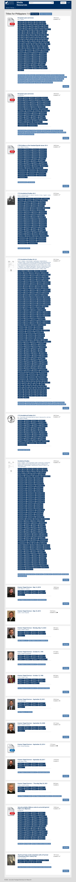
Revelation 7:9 (43, 558)
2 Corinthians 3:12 (39, 337)
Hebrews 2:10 (21, 545)
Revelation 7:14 (21, 561)
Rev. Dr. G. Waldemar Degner (27, 266)
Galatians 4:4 (38, 339)
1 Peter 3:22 (20, 395)
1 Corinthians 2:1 (21, 330)
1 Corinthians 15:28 (22, 337)
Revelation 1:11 (42, 552)
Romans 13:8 (21, 317)
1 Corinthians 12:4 (22, 489)
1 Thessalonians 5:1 (22, 237)
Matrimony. (30, 80)
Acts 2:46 (35, 470)
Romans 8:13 (47, 297)
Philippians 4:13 (36, 369)
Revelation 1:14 (36, 554)
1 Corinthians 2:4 (45, 330)
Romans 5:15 (21, 284)
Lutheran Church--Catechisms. (24, 867)
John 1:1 (47, 42)
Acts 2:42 (45, 468)
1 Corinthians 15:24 (40, 334)
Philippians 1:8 (42, 64)
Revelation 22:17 (21, 569)
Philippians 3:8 (21, 532)
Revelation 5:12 (21, 558)
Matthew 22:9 (21, 107)
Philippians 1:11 (36, 66)
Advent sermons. (21, 75)
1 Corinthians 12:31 (40, 502)
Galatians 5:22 (28, 204)
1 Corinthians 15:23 (31, 334)
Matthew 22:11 (35, 107)
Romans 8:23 (47, 300)
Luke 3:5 (28, 38)
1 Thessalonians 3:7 (42, 375)
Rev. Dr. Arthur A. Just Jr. (43, 264)
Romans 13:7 (47, 315)
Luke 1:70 (20, 31)
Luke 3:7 (37, 38)
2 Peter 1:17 (32, 395)
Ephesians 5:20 (21, 59)
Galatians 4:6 (21, 341)
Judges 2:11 (20, 25)
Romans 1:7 (38, 272)
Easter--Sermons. (39, 574)
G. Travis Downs (22, 417)
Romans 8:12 (40, 297)
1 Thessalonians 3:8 (22, 377)
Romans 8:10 (27, 297)
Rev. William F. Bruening (23, 147)
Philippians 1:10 (28, 66)
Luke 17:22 (26, 42)
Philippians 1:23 (44, 354)
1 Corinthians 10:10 (39, 483)
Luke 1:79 (35, 32)
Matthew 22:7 (40, 105)
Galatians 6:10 (34, 209)
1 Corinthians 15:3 (22, 513)
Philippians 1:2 (28, 349)
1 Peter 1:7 (20, 384)
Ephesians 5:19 (43, 57)
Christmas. (48, 75)
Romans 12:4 (40, 311)
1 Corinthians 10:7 (39, 481)
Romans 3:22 (21, 274)
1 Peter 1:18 (42, 384)
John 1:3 (24, 44)
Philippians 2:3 (35, 428)
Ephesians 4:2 (28, 215)
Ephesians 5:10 (42, 345)
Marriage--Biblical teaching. (33, 78)
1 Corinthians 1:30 (30, 328)
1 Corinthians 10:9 (30, 483)
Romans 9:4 (45, 306)
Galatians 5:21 (21, 204)
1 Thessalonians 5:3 (41, 237)
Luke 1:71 (25, 31)
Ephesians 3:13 (37, 51)
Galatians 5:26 (28, 206)
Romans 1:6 (32, 272)
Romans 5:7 (33, 280)
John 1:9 (20, 46)
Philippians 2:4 (42, 428)
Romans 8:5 (26, 295)
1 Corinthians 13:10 (22, 509)
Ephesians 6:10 (36, 59)
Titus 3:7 (34, 380)
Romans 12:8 (34, 313)
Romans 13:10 (34, 317)
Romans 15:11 (28, 324)
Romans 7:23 (47, 291)
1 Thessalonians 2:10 (32, 373)
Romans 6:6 (20, 287)
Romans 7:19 (21, 291)
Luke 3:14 (40, 40)
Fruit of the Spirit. (21, 132)
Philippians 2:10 (28, 360)
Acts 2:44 (25, 470)
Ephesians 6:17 (28, 62)
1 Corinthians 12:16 (22, 496)
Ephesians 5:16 (21, 57)
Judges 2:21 (20, 29)
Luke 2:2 (19, 34)
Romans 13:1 (40, 313)
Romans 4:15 (40, 278)
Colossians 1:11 (36, 166)
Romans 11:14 (34, 308)
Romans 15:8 (40, 323)
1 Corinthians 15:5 (39, 513)
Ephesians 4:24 (36, 149)
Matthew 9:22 (34, 101)
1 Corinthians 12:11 (31, 493)
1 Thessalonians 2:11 (42, 373)
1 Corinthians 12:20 (31, 498)
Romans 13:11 (41, 317)
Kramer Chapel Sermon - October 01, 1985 (30, 651)
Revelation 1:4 (21, 550)
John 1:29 (20, 47)
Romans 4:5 (20, 278)
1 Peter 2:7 (36, 388)
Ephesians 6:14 (36, 60)
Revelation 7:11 (28, 559)
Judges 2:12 (26, 25)
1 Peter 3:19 (32, 393)
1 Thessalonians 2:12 (22, 375)
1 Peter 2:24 (26, 391)
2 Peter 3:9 (39, 862)
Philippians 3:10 (35, 532)
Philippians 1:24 (21, 356)
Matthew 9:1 (20, 97)
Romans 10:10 (28, 474)
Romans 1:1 (31, 270)
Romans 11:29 (21, 310)
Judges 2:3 (31, 21)
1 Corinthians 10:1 (39, 478)
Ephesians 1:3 (34, 341)
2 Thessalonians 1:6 (41, 173)
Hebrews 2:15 (21, 546)
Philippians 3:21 (44, 68)
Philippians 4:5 (35, 365)
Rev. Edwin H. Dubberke (40, 464)
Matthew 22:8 (47, 105)
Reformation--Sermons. (29, 82)
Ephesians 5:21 (28, 59)
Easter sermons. (39, 402)
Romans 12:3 (34, 311)
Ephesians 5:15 (43, 55)
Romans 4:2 (33, 276)
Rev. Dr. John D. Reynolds (24, 612)
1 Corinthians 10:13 (40, 485)
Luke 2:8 (46, 34)
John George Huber (30, 417)
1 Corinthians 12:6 (39, 489)
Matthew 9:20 (21, 101)
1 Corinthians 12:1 (22, 487)
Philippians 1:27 (44, 356)
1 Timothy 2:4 (28, 862)
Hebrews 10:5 (47, 546)
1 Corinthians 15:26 (31, 336)
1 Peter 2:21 (38, 390)
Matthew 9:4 (38, 97)
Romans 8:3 (45, 293)
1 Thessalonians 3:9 (32, 377)
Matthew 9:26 (27, 103)
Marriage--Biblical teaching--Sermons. (47, 78)
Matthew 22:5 (27, 105)
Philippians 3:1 (36, 825)
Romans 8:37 (47, 304)
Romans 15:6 (27, 323)
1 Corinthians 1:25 (30, 478)
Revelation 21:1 (21, 563)
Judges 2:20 (45, 27)
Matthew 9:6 (20, 99)
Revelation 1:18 (36, 556)
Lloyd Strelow (29, 264)
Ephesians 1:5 (48, 341)
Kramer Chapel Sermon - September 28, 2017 (31, 759)
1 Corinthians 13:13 (22, 511)
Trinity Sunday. (38, 82)
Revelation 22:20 (29, 569)
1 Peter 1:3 (31, 382)
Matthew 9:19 (45, 99)
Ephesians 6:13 (28, 60)
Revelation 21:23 (36, 565)
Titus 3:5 (25, 380)
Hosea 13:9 (27, 860)
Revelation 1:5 (28, 550)
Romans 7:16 (34, 289)
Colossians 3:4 (36, 371)
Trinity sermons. (31, 182)
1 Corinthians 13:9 (39, 507)
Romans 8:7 (38, 295)
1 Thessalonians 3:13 (42, 378)
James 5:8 (45, 380)
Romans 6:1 (20, 285)
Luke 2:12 (34, 36)
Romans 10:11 (35, 474)
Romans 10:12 (42, 474)
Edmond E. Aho (35, 264)
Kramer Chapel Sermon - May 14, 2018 (29, 587)
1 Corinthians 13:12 (40, 509)
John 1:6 (38, 44)
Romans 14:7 (27, 321)
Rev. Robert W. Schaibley (22, 418)
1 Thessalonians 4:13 (37, 121)
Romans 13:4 (27, 315)
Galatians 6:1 (35, 206)
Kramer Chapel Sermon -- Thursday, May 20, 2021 (33, 783)
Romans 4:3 (39, 276)
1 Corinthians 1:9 (29, 51)
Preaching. (20, 134)
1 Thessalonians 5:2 (32, 237)
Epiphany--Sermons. (48, 574)
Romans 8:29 (21, 304)
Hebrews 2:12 (34, 545)
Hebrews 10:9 (40, 548)
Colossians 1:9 (21, 166)
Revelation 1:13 (28, 554)
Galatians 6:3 (21, 207)
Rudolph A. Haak (32, 261)
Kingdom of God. (36, 77)
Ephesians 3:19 (21, 55)
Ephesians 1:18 (21, 345)
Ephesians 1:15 (28, 343)
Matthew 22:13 (21, 108)
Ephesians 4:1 (21, 215)
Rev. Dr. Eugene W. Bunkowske (25, 653)
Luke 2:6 (37, 34)
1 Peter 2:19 (26, 390)
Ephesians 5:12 (28, 347)
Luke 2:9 (19, 36)
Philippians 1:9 (21, 66)
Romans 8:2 (39, 293)
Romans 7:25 (27, 293)
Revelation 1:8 (21, 552)
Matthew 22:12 (42, 107)
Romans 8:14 (21, 298)
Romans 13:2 (47, 313)
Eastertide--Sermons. (47, 402)
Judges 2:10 (43, 23)
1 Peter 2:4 (20, 388)
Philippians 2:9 (21, 360)
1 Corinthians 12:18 (40, 496)
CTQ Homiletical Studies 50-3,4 (27, 259)
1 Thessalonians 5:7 (22, 241)
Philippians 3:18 (21, 68)
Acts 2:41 (40, 468)
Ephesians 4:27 (28, 151)
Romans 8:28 (47, 302)
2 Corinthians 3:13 (22, 339)
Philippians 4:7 (21, 367)
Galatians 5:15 (37, 200)
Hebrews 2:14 (47, 545)
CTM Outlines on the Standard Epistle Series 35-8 (33, 145)
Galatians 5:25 (21, 206)
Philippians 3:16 (44, 362)
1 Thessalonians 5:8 (32, 241)
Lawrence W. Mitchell (34, 262)
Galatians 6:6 (40, 207)
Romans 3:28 (21, 276)
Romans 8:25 (27, 302)
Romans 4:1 (27, 276)
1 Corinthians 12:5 (30, 489)
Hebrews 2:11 (27, 545)
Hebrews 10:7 (27, 548)
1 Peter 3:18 (26, 393)
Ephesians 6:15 (43, 60)
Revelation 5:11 (43, 556)
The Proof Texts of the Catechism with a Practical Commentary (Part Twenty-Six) (33, 855)
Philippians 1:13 (36, 659)
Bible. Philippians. (27, 843)
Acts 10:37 (31, 472)
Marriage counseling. (22, 78)
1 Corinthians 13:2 (30, 504)
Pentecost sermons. (53, 404)
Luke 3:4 (24, 38)
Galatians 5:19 (35, 202)
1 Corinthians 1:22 (37, 476)
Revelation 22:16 (45, 567)
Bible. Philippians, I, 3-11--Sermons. (25, 712)
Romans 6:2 (26, 285)
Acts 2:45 (30, 470)
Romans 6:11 (21, 289)
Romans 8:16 (34, 298)
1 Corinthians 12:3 (39, 487)
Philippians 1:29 (21, 825)
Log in (68, 2)
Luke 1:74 (40, 31)
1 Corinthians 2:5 (21, 332)
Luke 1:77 (25, 32)
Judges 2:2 (26, 21)
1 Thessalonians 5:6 (41, 239)
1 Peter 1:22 (38, 386)
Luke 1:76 (20, 32)
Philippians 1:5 (21, 64)
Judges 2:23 (32, 29)
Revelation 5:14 (36, 558)
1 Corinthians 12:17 (31, 496)
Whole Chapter (34, 14)
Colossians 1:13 (21, 167)
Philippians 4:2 (21, 836)
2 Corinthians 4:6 (45, 519)
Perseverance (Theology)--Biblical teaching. (53, 80)
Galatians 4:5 (44, 339)
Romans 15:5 (21, 323)
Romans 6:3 (32, 285)
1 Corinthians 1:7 (45, 49)
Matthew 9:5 (44, 97)
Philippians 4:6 (42, 365)
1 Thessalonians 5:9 (41, 241)
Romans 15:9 (47, 323)
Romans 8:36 (40, 304)
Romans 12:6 (21, 313)
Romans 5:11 (27, 282)
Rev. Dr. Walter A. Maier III (24, 629)
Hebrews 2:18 (40, 546)
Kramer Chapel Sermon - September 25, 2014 (31, 744)
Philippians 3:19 (29, 68)
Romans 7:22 (40, 291)
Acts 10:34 (20, 270)
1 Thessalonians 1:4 (41, 443)
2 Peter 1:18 (38, 395)
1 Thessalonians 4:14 (22, 123)
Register (63, 2)
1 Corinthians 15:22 (22, 334)
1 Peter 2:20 (32, 390)
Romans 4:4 (45, 276)
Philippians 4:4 (28, 365)
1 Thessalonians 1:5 (22, 444)
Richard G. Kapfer (24, 196)
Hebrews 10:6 (21, 548)
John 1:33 (41, 47)
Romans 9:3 (39, 306)
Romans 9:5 (20, 308)
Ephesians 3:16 (28, 53)
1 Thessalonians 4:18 (32, 125)
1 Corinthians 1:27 (30, 326)
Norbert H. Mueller (39, 261)
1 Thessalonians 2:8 (44, 371)
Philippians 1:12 (29, 659)
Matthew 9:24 (47, 101)
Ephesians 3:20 (28, 55)
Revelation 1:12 (21, 554)
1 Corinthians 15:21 (39, 332)
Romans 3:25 (40, 274)
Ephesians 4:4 (41, 215)
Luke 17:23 (31, 42)
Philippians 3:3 (21, 827)
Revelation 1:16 (21, 556)
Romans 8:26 (34, 302)
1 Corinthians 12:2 (30, 487)
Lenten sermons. (21, 404)
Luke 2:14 (44, 36)
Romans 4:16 (47, 278)
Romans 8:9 (20, 297)
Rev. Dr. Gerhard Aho (23, 195)
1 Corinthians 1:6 (37, 49)
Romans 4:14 (33, 278)
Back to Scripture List (46, 14)
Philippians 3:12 (43, 360)
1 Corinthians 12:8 (30, 491)
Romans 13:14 (35, 319)
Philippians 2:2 (28, 428)
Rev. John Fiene (47, 417)
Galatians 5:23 (35, 204)
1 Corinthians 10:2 (22, 479)
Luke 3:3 (19, 38)
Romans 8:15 (27, 298)
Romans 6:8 (32, 287)
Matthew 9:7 (26, 99)
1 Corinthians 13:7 (22, 507)
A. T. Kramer (21, 19)
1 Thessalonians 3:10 (41, 377)
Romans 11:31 (35, 310)
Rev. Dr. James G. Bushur (24, 785)
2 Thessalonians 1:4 (22, 173)
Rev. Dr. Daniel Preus (43, 266)
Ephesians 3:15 (21, 53)
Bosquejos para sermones (26, 18)
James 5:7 (39, 380)
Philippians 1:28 (44, 823)
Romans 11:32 (42, 310)
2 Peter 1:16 (26, 395)
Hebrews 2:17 (34, 546)
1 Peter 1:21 (32, 386)
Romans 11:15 (41, 308)
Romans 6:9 (38, 287)
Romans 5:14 (47, 282)
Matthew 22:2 (40, 103)
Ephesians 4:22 (21, 149)
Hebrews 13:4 (21, 70)
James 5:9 (20, 382)
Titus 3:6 (29, 380)
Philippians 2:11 (36, 360)
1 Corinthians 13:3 (39, 504)
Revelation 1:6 (34, 550)
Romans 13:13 (28, 319)
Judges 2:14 (39, 25)
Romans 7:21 (34, 291)
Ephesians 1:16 (35, 343)
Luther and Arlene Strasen (30, 464)
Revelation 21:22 (28, 565)
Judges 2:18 (32, 27)
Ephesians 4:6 (28, 217)
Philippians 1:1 (21, 349)
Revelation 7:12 (36, 559)
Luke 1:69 (48, 29)
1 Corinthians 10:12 (31, 485)
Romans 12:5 (47, 311)
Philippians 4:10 (42, 367)
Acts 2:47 (40, 470)
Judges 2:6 (20, 23)
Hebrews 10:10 (47, 548)
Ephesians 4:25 (43, 149)
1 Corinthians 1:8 (21, 51)
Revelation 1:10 (35, 552)
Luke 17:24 (37, 42)
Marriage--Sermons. (60, 78)
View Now (66, 86)
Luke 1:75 (45, 31)
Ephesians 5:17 (28, 57)
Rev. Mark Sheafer (22, 701)
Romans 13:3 (21, 315)
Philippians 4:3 (28, 836)
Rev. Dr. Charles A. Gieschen (24, 724)
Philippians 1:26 (36, 356)
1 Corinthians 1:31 (39, 328)
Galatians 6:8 (21, 209)
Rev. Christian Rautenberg (24, 746)
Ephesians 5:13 (36, 347)
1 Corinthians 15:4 (30, 513)
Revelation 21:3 (36, 563)
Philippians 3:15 (36, 362)
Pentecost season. (41, 664)
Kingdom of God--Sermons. (61, 77)
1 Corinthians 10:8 (22, 483)
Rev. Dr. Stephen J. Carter (24, 261)
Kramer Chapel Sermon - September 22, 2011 (31, 699)
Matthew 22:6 (34, 105)
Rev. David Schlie (25, 268)
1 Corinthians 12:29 (22, 502)
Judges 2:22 (26, 29)
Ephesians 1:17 (43, 343)
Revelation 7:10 (21, 559)
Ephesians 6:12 (21, 60)
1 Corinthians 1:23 (46, 476)
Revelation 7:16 (36, 561)
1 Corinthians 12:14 (31, 494)
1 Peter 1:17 (36, 384)
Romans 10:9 (21, 474)
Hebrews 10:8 (34, 548)
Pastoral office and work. (31, 132)
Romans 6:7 (26, 287)
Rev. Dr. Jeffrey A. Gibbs (41, 268)
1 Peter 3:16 (44, 391)
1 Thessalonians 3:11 (22, 378)
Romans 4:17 (21, 280)
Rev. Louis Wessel (22, 858)
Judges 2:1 (20, 21)
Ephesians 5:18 (36, 57)
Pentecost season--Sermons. (24, 248)
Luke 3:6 (33, 38)
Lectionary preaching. (22, 182)
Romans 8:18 (47, 298)
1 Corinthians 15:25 (22, 336)
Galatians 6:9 (27, 209)
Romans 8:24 (21, 302)
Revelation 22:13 (21, 567)
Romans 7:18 (47, 289)
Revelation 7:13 (43, 559)
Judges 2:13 (32, 25)
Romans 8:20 (27, 300)
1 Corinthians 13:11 (31, 509)
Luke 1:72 (30, 31)
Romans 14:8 (34, 321)
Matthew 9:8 (32, 99)
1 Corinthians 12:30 (31, 502)
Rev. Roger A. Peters (23, 761)
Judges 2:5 (43, 21)
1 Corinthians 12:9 (39, 491)
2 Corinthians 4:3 (21, 519)
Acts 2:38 (25, 468)
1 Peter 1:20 (26, 386)
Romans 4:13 (27, 278)
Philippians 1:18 (29, 820)
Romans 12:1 (21, 311)
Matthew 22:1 (34, 103)
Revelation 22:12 (44, 565)
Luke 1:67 (38, 29)
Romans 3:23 (27, 274)
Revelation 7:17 (43, 561)
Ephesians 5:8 (28, 345)
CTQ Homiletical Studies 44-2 (26, 193)
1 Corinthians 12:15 (40, 494)
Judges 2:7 (26, 23)
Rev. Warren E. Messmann (39, 417)
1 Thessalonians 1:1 (45, 441)
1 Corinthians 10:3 (30, 479)
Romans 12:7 (27, 313)
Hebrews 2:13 (40, 545)
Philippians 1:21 (29, 354)
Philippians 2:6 (28, 358)
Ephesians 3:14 (45, 51)
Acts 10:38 (26, 270)
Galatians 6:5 (34, 207)
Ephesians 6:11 (43, 59)
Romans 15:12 (35, 324)
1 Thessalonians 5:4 (22, 239)
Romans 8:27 (40, 302)
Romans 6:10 (45, 287)
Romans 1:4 (20, 272)
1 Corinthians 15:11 (40, 517)
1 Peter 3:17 (20, 393)
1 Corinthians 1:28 (39, 326)
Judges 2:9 (37, 23)
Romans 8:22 (40, 300)
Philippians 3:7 (21, 829)
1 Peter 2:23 (20, 391)
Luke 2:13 (39, 36)
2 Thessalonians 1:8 (32, 175)
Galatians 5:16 (44, 200)
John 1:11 (30, 46)
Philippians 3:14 (29, 362)
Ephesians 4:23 (28, 149)
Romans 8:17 (40, 298)
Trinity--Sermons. (62, 404)
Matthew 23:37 (40, 860)
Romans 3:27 (47, 274)
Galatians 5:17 (21, 202)
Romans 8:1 (33, 293)
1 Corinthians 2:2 (29, 330)
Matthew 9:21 (27, 101)
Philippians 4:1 (21, 537)
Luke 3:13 (35, 40)
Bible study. (20, 843)
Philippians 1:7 (35, 64)
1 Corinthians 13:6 (39, 506)
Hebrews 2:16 (27, 546)
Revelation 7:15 (28, 561)
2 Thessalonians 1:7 (22, 175)
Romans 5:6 (27, 280)
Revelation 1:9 (28, 552)
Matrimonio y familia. (22, 80)
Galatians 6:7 (47, 207)
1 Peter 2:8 (41, 388)
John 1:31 (30, 47)
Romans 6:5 (44, 285)
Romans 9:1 (27, 306)
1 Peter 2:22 (44, 390)
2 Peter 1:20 (20, 397)
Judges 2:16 (20, 27)
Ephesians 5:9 (35, 345)
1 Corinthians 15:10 (31, 517)
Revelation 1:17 (28, 556)
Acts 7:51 (46, 860)
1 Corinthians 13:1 (22, 504)
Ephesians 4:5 (21, 217)
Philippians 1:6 (28, 64)
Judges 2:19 (39, 27)
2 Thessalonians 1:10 (22, 177)
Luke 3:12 (30, 40)
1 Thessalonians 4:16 (42, 123)
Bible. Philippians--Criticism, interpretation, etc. (27, 599)
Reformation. (20, 82)
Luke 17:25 (42, 42)
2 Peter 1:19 (44, 395)
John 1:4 (29, 44)
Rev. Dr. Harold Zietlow (39, 263)
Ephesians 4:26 (21, 151)
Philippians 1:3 (36, 62)
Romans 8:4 (20, 295)
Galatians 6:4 (27, 207)
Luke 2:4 (28, 34)
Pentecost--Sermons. (22, 576)
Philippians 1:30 (29, 825)
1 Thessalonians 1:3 (32, 443)
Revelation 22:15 (37, 567)
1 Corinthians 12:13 (22, 494)
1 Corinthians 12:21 (40, 498)
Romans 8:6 (32, 295)
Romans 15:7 (34, 323)
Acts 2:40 (35, 468)
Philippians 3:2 (43, 825)
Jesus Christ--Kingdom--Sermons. (25, 77)
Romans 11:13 (27, 308)
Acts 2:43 (20, 470)
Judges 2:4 (37, 21)
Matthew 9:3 (32, 97)
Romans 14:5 (42, 319)
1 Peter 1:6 (47, 382)
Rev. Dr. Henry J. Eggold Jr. (42, 195)
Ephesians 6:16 (21, 62)
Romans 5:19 (47, 284)
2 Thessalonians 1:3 (42, 171)
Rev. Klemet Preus (33, 268)
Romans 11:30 (28, 310)
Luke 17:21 (20, 42)
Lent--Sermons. (65, 574)
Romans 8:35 (34, 304)
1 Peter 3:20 (38, 393)
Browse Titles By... (10, 7)
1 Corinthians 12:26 (22, 500)
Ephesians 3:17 (36, 53)
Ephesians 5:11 (21, 347)
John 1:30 (25, 47)
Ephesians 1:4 (41, 341)
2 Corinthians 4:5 (37, 519)
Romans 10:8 (43, 472)
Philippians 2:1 (21, 428)
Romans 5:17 (34, 284)
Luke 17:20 (45, 40)
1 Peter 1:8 (25, 384)
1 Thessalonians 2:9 (22, 373)
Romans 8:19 (21, 300)
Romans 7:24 (21, 293)
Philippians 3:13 (21, 362)
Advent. (27, 75)
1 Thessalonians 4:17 (22, 125)
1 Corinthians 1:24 (22, 478)
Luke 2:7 (42, 34)
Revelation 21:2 (28, 563)
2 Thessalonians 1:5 (32, 173)
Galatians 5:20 (42, 202)
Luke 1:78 (30, 32)
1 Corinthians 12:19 (22, 498)
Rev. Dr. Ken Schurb (31, 263)
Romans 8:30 (27, 304)
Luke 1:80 (40, 32)
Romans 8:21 (34, 300)
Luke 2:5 (33, 34)
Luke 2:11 (29, 36)
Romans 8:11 (33, 297)
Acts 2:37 (20, 468)
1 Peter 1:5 (42, 382)
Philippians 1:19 (43, 352)
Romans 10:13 (21, 476)
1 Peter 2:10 (20, 390)
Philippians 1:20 (21, 354)
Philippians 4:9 (35, 367)
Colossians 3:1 (44, 369)
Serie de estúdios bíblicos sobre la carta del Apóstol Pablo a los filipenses (33, 808)
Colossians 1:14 (29, 167)
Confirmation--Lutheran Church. (57, 75)
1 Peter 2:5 (25, 388)
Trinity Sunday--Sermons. (47, 82)
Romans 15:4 (47, 321)
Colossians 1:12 (44, 166)
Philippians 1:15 (36, 818)
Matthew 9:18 (39, 99)
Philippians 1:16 (44, 818)
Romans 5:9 (45, 280)
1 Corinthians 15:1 (31, 511)
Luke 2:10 (24, 36)
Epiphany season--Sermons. (58, 402)
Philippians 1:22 (36, 354)
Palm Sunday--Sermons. (31, 404)
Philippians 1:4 (43, 62)
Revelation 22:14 (29, 567)
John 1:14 (46, 46)
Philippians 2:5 (21, 358)
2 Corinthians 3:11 (31, 337)
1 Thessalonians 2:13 (32, 375)
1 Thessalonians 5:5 (32, 239)
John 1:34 (46, 47)
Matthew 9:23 (40, 101)
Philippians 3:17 (43, 66)
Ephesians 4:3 (34, 215)
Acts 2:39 (30, 468)
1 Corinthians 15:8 (39, 515)
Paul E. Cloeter (47, 263)
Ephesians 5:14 (43, 347)
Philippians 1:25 (29, 356)
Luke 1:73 (35, 31)
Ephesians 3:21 (36, 55)
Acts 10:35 (20, 472)
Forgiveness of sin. (46, 130)
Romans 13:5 (34, 315)
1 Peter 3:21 (44, 393)
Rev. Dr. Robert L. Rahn (23, 677)
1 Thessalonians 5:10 (22, 243)
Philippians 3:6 (42, 827)
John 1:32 (36, 47)
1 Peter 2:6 (31, 388)
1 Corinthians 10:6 (30, 481)
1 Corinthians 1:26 (22, 326)
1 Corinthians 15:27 (40, 336)
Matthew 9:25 (21, 103)
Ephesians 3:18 (43, 53)
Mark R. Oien (36, 266)
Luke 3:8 (42, 38)
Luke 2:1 (44, 32)
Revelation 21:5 (21, 565)
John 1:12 (35, 46)
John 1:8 (48, 44)
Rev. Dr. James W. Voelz (32, 195)
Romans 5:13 (40, 282)
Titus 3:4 (20, 380)
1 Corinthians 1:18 (29, 476)
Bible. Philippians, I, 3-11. (23, 640)
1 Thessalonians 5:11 (32, 243)
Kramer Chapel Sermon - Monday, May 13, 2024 (32, 628)
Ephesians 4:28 (36, 151)
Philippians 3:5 (35, 827)
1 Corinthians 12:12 (40, 493)
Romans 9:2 (33, 306)
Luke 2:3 (24, 34)
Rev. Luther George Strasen (43, 262)
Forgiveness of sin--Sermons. (57, 130)
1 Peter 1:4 (37, 382)
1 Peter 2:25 (32, 391)
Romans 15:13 (42, 324)
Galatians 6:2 (41, 206)
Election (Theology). (31, 130)
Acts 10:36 (26, 472)
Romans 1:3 (43, 270)
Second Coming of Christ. (28, 134)
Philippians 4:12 (29, 369)
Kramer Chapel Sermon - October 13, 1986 (30, 675)
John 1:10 (25, 46)
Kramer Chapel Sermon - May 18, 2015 (29, 611)
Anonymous (21, 95)
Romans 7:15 (27, 289)
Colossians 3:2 (21, 371)
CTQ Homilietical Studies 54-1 (27, 415)
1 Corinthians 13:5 (30, 506)
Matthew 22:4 (21, 105)
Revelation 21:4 (43, 563)
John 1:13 (40, 46)
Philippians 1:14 (44, 659)
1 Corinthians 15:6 (22, 515)
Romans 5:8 (39, 280)
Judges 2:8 (31, 23)
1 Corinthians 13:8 (30, 507)
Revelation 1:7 (41, 550)
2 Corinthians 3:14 (30, 339)
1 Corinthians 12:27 (31, 500)
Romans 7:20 (27, 291)
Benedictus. (32, 75)
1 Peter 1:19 (20, 386)
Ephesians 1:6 (21, 343)
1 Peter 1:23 (44, 386)
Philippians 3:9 (28, 532)
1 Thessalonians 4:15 (32, 123)
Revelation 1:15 (43, 554)
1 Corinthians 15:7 (30, 515)
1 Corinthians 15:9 (22, 517)
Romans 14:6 (21, 321)
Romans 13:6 (40, 315)
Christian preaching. (22, 130)
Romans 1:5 (26, 272)
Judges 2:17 (26, 27)
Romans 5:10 (21, 282)
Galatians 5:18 (28, 202)
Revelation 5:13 (28, 558)
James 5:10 (26, 382)
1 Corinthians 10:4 (39, 479)
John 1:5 (34, 44)
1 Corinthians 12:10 (22, 493)
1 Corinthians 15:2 (39, 511)
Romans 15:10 (21, 324)
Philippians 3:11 (43, 532)
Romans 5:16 (27, 284)
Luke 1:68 (43, 29)
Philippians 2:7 (35, 358)
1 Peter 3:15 (38, 391)
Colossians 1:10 (28, 166)
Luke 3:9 (46, 38)
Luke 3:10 (20, 40)
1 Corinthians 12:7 (22, 491)
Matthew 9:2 (26, 97)
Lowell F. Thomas (26, 262)
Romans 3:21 (45, 272)
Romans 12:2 (27, 311)
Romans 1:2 (37, 270)
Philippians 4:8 (28, 367)
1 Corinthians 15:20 (30, 332)
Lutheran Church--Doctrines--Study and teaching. (41, 867)
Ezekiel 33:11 (20, 860)
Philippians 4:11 (21, 369)
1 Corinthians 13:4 (22, 506)
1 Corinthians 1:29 (22, 328)
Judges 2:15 (45, 25)
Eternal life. (39, 130)
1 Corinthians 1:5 (29, 49)
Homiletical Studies (23, 461)
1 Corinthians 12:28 (40, 500)
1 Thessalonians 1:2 (22, 443)
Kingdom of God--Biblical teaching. (47, 77)
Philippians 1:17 (21, 820)
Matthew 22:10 (28, 107)
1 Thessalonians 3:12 (32, 378)
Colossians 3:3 (28, 371)
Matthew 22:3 (47, 103)
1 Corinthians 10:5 (22, 481)
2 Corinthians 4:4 (29, 519)
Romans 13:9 (27, 317)
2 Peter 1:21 (26, 397)
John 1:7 (43, 44)
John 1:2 (20, 44)
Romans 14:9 (40, 321)
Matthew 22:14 (28, 108)
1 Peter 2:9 (47, 388)
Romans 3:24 (34, 274)
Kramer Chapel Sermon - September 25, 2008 (31, 723)
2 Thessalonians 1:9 (41, 175)
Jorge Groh (21, 810)
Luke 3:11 (25, 40)
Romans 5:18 (40, 284)
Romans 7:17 (40, 289)
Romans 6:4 (38, 285)
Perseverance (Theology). (38, 80)
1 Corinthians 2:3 (37, 330)
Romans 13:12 (21, 319)
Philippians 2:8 (42, 358)
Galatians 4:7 (27, 341)
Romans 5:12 (34, 282)
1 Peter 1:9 (31, 384)
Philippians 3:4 (28, 827)
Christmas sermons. (40, 75)
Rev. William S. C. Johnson (24, 588)
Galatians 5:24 (42, 204)
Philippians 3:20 (36, 68)
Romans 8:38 (21, 306)
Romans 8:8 (44, 295)
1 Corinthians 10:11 (22, 485)
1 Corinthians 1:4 (21, 49)
